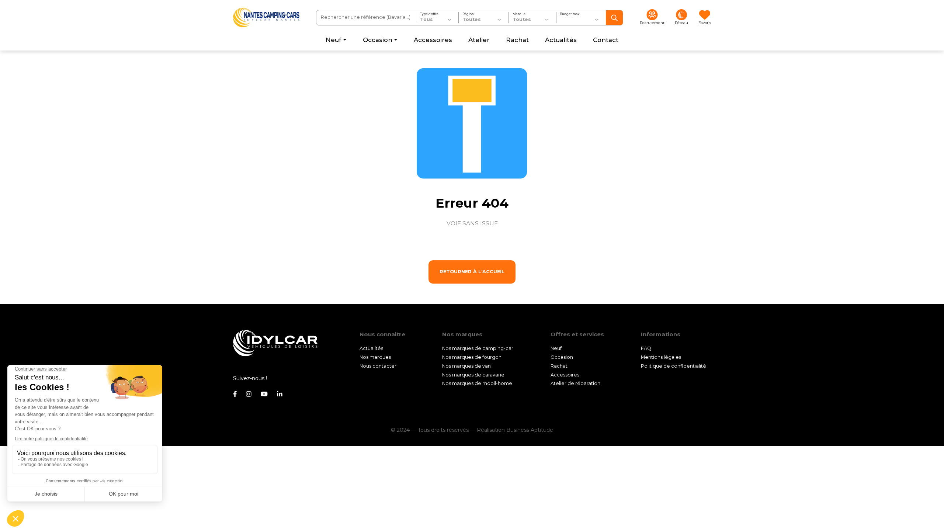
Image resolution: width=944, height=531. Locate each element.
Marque (519, 14)
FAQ (646, 348)
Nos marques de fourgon (472, 357)
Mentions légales (661, 357)
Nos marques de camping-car (477, 348)
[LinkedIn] (279, 394)
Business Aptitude (529, 430)
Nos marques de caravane (473, 375)
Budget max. (570, 14)
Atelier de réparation (575, 383)
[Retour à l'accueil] (266, 17)
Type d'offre (429, 14)
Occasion (562, 357)
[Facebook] (235, 394)
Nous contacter (378, 366)
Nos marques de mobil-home (477, 383)
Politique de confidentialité (673, 366)
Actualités (371, 348)
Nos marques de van (466, 366)
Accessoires (565, 375)
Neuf (556, 348)
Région (468, 14)
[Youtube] (264, 394)
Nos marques (375, 357)
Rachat (559, 366)
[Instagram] (248, 394)
